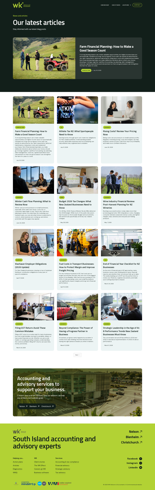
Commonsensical (132, 484)
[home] (21, 5)
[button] (127, 5)
